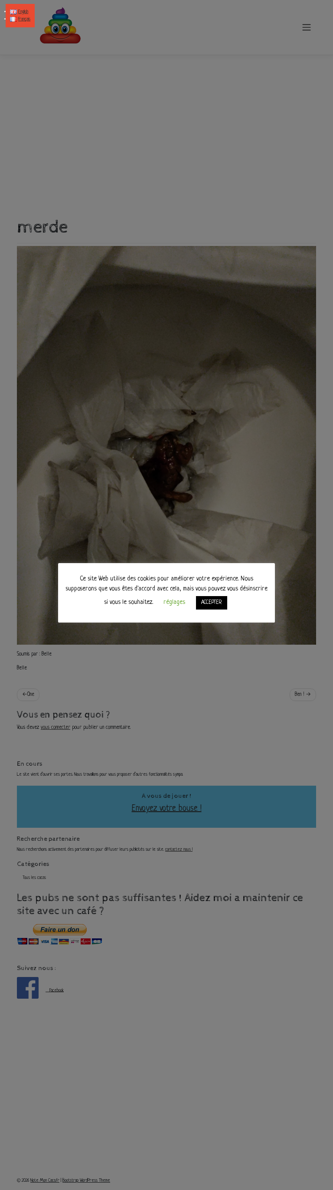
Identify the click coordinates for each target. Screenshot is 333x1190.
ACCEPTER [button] (211, 603)
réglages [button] (174, 602)
